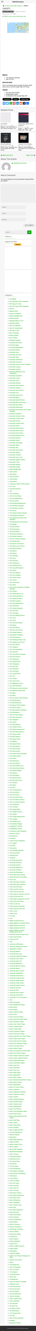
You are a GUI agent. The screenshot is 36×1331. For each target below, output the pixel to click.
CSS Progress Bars (15, 734)
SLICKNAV (4, 124)
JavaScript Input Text (15, 961)
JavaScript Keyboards (15, 963)
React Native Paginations (16, 1195)
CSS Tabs (12, 787)
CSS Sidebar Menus (15, 756)
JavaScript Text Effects (16, 995)
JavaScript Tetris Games (16, 992)
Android (11, 309)
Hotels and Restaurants (16, 872)
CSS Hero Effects (14, 644)
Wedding (12, 1320)
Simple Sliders (13, 1248)
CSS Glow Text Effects (16, 630)
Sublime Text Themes (15, 1260)
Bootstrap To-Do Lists (15, 457)
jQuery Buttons (13, 1009)
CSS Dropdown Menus (16, 598)
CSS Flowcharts (14, 613)
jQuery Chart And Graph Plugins (18, 1019)
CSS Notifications (14, 712)
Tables (11, 1262)
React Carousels (14, 1185)
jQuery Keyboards (14, 1068)
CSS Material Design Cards (17, 690)
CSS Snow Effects (14, 763)
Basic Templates (14, 333)
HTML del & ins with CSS (16, 891)
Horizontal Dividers (15, 865)
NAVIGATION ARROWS (16, 1151)
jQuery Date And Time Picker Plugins (20, 1036)
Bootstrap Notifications (16, 407)
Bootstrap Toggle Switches (17, 459)
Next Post (30, 155)
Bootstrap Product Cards (16, 418)
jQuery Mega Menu (14, 1075)
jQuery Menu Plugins (15, 1077)
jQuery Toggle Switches (16, 1130)
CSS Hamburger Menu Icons (17, 640)
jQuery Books (13, 1007)
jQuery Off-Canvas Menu (16, 1087)
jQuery (10, 16)
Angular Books (13, 311)
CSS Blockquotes (14, 529)
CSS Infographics (14, 664)
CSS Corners (13, 580)
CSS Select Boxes (14, 751)
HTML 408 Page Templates (17, 884)
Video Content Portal (15, 1298)
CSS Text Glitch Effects (16, 797)
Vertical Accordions (15, 1286)
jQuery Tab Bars (14, 1127)
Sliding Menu (13, 1251)
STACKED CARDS (14, 1253)
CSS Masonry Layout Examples (18, 688)
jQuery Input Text (14, 1065)
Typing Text (12, 1277)
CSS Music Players (15, 707)
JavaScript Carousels (15, 954)
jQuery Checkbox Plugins (16, 1021)
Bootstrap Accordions (15, 342)
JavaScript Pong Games (16, 975)
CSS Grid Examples (15, 637)
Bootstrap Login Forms (16, 395)
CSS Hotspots (13, 652)
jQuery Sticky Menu (15, 1125)
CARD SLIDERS (14, 476)
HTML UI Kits (13, 911)
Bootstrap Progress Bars (16, 423)
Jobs (10, 1000)
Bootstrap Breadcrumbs (16, 347)
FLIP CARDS (13, 843)
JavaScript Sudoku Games (17, 985)
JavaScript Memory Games (17, 966)
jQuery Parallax (13, 1097)
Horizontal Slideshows (16, 867)
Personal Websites (15, 1168)
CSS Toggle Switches (15, 812)
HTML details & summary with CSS (19, 894)
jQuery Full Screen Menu (16, 1046)
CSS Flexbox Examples (16, 608)
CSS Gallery (12, 625)
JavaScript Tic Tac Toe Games (18, 997)
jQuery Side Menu (14, 1120)
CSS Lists (12, 676)
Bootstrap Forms (14, 380)
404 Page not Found (15, 304)
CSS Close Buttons (15, 573)
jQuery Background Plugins (17, 1005)
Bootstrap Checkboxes (16, 359)
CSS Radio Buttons (14, 736)
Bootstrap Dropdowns (15, 376)
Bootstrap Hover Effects (16, 390)
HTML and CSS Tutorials (16, 889)
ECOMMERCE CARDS (15, 828)
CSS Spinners (13, 773)
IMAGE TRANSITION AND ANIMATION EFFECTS (16, 931)
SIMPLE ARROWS (14, 1241)
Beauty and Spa (13, 335)
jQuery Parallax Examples (16, 1099)
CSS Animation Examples (16, 506)
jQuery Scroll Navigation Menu (18, 1111)
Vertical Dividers (14, 1291)
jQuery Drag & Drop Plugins (17, 1038)
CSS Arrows (12, 510)
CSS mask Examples (15, 686)
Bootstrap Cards (14, 352)
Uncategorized (13, 1279)
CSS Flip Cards (13, 610)
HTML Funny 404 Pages (16, 901)
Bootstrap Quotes (14, 426)
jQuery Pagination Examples (17, 1092)
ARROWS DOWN (14, 323)
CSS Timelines (13, 807)
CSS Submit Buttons (15, 778)
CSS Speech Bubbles (15, 770)
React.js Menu (13, 1222)
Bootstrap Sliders (14, 440)
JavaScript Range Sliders (16, 980)
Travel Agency (13, 1272)
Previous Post (7, 155)
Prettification (13, 1176)
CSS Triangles (13, 819)
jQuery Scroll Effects (15, 1109)
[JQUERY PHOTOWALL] (24, 142)
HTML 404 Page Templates (17, 882)
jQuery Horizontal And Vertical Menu (19, 1051)
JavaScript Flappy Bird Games (18, 956)
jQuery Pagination (14, 1089)
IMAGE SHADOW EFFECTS (17, 928)
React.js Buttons (14, 1217)
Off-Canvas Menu (14, 1161)
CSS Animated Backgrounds (17, 503)
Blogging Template (14, 340)
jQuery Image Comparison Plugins (19, 1055)
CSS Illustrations (14, 659)
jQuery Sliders (13, 1122)
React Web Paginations (16, 1210)
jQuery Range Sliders (15, 1106)
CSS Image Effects (15, 661)
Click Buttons (13, 481)
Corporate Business (15, 489)
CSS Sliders (12, 758)
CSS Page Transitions (15, 717)
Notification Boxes (14, 1159)
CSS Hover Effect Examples (17, 654)
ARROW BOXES (14, 318)
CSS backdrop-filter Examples (18, 513)
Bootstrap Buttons (14, 350)
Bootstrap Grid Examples (16, 385)
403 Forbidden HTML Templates (18, 301)
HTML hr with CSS (14, 904)
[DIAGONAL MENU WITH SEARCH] (24, 122)
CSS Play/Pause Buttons (16, 732)
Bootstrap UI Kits (14, 462)
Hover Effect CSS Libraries (17, 875)
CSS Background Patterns (16, 515)
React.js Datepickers (15, 1219)
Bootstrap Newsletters (16, 405)
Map (25, 16)
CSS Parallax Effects (15, 727)
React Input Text (14, 1188)
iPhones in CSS (13, 939)
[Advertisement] (18, 55)
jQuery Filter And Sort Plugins (18, 1041)
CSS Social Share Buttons (16, 768)
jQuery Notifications (15, 1084)
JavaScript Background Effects (18, 946)
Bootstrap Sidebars (15, 438)
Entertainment (13, 836)
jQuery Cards (13, 1014)
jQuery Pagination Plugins (16, 1094)
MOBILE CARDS (14, 1142)
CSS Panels (12, 722)
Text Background (14, 1265)
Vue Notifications (14, 1311)
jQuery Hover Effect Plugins (17, 1053)
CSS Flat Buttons (14, 606)
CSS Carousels (13, 560)
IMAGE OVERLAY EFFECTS (17, 925)
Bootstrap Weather (14, 464)
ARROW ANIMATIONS (15, 316)
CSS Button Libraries (15, 548)
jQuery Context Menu (15, 1029)
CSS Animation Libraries (16, 508)
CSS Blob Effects (14, 526)
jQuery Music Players (15, 1082)
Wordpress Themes (15, 1323)
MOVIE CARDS (13, 1147)
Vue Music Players (14, 1308)
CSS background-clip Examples (18, 522)
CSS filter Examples (15, 601)
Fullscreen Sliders (14, 853)
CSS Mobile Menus (15, 700)
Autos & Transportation (16, 328)
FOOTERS (12, 845)
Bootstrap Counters (15, 367)
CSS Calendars (13, 556)
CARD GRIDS (13, 472)
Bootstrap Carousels (15, 355)
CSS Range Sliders (14, 739)
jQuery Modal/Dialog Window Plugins (20, 1080)
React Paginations (14, 1202)
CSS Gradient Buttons (15, 632)
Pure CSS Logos (14, 1183)
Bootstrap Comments (15, 362)
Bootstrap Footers (14, 378)
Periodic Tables (14, 1166)
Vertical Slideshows (15, 1294)
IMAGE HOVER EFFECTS (16, 921)
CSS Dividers (13, 591)
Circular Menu (13, 479)
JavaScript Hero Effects (16, 958)
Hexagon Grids (13, 855)
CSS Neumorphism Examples (18, 710)
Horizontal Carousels (15, 862)
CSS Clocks (12, 570)
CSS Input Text (13, 666)
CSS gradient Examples (16, 635)
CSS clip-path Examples (16, 568)
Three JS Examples (15, 1267)
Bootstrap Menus (14, 397)
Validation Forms (14, 1284)
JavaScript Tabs (14, 990)
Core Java (12, 486)
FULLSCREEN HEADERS (16, 850)
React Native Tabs (14, 1198)
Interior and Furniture (15, 937)
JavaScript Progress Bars (16, 978)
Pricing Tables (13, 1178)
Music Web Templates (16, 1149)
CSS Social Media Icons (16, 766)
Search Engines (13, 1239)
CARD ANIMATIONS (15, 469)
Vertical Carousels (14, 1289)
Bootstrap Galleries (15, 383)
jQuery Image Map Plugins (17, 1060)
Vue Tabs (12, 1315)
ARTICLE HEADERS (15, 325)
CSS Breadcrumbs (14, 541)
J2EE (10, 942)
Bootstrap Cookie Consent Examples (20, 364)
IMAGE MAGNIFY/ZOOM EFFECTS (19, 923)
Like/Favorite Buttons (15, 1132)
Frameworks (13, 848)
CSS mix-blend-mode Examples (18, 698)
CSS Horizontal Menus (16, 649)
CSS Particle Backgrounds (17, 729)
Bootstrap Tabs (13, 447)
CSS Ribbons (13, 741)
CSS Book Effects (14, 531)
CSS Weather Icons (15, 821)
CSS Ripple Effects (15, 744)
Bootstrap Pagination (15, 413)
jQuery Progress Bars (15, 1104)
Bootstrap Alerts (14, 345)
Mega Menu (12, 1137)
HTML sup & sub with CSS (17, 908)
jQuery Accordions (14, 1002)
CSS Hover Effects (14, 656)
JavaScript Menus (14, 968)
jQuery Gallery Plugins (15, 1048)
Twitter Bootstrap (14, 1274)
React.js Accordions (15, 1214)
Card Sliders (13, 474)
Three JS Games (14, 1269)
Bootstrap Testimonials (16, 450)
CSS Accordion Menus (15, 498)
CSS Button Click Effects (16, 543)
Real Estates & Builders (16, 1229)
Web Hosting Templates (16, 1318)
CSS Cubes (12, 585)
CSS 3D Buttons (14, 493)
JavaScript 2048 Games (16, 944)
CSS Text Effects (14, 792)
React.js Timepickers (15, 1227)
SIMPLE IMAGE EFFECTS (16, 1246)
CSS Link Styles (14, 671)
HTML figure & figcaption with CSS (19, 899)
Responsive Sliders (15, 1234)
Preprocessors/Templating (17, 1173)
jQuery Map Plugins (16, 6)
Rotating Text (13, 1236)
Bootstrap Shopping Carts (16, 435)
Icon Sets (12, 916)
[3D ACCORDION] (6, 142)
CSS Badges (13, 524)
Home (6, 6)
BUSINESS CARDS (14, 467)
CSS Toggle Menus (15, 809)
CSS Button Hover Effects (17, 546)
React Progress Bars (15, 1205)
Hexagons (12, 858)
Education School (14, 833)
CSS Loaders (13, 678)
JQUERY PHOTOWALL (25, 144)
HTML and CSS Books (15, 887)
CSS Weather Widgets (15, 824)
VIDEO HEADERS (14, 1301)
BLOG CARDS (13, 338)
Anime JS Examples (15, 313)
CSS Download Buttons (16, 596)
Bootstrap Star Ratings (16, 443)
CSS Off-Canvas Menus (16, 715)
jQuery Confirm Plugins (16, 1026)
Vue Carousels (13, 1303)
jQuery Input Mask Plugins (17, 1063)
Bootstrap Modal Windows (17, 400)
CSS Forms (12, 618)
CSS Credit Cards (14, 582)
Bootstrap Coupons (15, 369)
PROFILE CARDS (14, 1181)
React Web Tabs (14, 1212)
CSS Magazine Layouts (16, 683)
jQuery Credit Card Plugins (17, 1034)
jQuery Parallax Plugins (16, 1101)
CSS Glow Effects (14, 627)
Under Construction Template (17, 1281)
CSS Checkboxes (14, 563)
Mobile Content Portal (15, 1144)
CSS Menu (12, 693)
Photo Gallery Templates (16, 1171)
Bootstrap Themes (14, 452)
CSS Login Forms (14, 681)
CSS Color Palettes (15, 575)
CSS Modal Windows (15, 703)
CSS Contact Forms (15, 577)
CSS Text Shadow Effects (16, 799)
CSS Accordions (14, 501)
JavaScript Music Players (16, 971)
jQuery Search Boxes (15, 1114)
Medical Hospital (14, 1135)
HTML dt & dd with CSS (16, 896)
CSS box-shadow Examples (17, 539)
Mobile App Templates (16, 1139)
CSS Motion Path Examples (17, 705)
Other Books (13, 1164)
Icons (11, 918)
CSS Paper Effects (14, 724)
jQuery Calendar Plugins (16, 1012)
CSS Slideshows (14, 761)
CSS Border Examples (15, 536)
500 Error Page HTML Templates (19, 306)
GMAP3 (6, 16)
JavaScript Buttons (14, 951)
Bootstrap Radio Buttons (16, 428)
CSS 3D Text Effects (15, 496)
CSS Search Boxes (14, 749)
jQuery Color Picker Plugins (17, 1024)
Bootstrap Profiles (14, 421)
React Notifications (15, 1200)
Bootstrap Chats (14, 357)
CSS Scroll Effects (14, 746)
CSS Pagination (13, 719)
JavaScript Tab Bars (15, 988)
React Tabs (12, 1207)
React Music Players (15, 1193)
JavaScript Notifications (16, 973)
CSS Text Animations (15, 790)
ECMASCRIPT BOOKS (15, 826)
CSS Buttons (13, 551)
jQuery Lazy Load (14, 1070)
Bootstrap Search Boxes (16, 430)
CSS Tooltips (13, 814)
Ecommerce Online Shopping (17, 831)
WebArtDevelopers (21, 11)
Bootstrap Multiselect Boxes (17, 402)
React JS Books (14, 1190)
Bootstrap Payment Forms (17, 416)
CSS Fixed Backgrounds (16, 603)
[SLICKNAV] (6, 122)
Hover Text (12, 879)
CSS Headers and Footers (17, 642)
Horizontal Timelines (15, 870)
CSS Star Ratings (14, 775)
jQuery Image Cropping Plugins (18, 1058)
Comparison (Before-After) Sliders (19, 484)
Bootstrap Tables (14, 445)
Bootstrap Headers (15, 388)
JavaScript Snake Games (16, 983)
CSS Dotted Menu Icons (16, 593)
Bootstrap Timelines (15, 455)
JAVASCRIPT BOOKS (15, 949)
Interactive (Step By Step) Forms (19, 934)
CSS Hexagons (13, 647)
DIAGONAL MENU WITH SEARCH (26, 124)
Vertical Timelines (14, 1296)
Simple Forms (13, 1244)
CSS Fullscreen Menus (16, 623)
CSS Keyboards (14, 669)
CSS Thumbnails (14, 804)
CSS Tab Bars (13, 782)
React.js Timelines (14, 1224)
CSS (10, 491)
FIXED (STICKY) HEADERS (17, 841)
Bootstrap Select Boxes (16, 433)
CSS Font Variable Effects (17, 615)
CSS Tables (12, 785)
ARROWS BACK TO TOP (16, 321)
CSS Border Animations (16, 534)
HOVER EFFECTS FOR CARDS (18, 877)
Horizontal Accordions (15, 860)
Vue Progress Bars (15, 1313)
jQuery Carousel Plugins (16, 1017)
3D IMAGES (12, 299)
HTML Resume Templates (17, 906)
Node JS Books (14, 1154)
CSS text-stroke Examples (17, 802)
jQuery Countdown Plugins (17, 1031)
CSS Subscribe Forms (15, 780)
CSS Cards (12, 558)
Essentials (12, 838)
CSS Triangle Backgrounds (17, 816)
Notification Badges (15, 1156)
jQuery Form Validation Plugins (18, 1043)
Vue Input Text (13, 1306)
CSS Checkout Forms (15, 565)
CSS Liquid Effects (15, 673)
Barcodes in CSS (14, 330)
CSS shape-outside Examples (18, 753)
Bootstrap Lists (14, 392)
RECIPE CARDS (14, 1231)
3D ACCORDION (6, 144)
